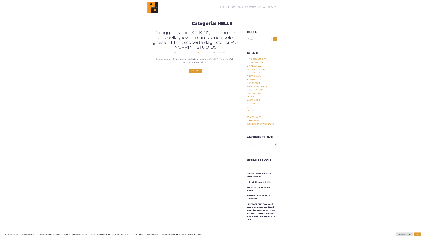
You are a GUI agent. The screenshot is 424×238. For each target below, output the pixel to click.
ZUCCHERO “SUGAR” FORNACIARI (260, 124)
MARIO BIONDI (253, 103)
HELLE (188, 53)
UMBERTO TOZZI (254, 120)
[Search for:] (259, 39)
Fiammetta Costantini (174, 53)
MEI (248, 107)
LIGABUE (250, 96)
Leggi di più (195, 71)
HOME (221, 7)
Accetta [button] (417, 234)
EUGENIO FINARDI (254, 79)
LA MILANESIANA (254, 93)
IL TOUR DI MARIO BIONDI (259, 182)
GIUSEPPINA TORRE (255, 90)
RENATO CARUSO (254, 117)
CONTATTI (272, 7)
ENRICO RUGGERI (254, 76)
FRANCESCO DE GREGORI (257, 86)
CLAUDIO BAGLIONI (255, 62)
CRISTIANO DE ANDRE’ (256, 69)
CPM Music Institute (255, 66)
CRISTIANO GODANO (255, 73)
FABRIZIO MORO (253, 83)
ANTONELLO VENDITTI (256, 59)
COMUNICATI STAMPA (247, 7)
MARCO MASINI (253, 100)
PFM (248, 113)
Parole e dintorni (197, 53)
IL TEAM (261, 7)
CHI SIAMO (230, 7)
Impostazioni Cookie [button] (404, 234)
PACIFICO (251, 110)
